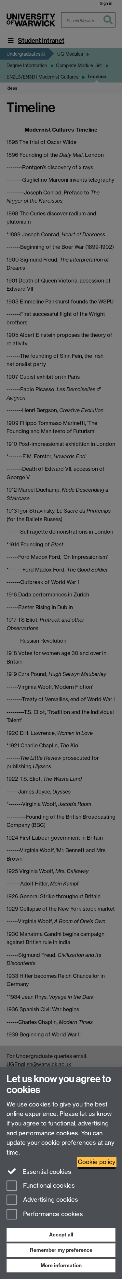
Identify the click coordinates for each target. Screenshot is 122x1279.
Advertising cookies (49, 1200)
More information (61, 1265)
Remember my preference (61, 1250)
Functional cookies (48, 1185)
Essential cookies (46, 1172)
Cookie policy (96, 1162)
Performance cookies (52, 1214)
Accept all (61, 1235)
